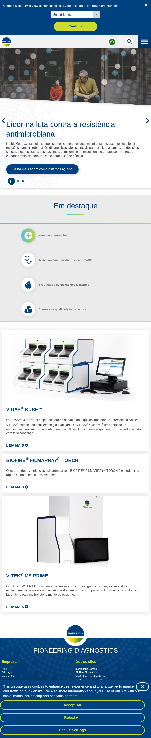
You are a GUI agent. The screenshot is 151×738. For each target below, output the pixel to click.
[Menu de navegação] (144, 41)
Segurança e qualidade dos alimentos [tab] (64, 284)
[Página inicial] (6, 41)
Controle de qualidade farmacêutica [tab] (63, 309)
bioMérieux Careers (87, 668)
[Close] (142, 686)
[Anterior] (3, 120)
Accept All (72, 705)
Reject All (72, 718)
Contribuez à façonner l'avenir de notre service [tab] (18, 181)
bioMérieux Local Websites (91, 676)
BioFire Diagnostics (87, 672)
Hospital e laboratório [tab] (53, 235)
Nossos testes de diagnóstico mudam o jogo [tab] (23, 181)
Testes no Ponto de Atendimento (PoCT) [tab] (66, 260)
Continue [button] (75, 26)
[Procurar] (129, 42)
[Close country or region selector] (146, 5)
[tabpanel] (75, 471)
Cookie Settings (72, 730)
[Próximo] (147, 120)
